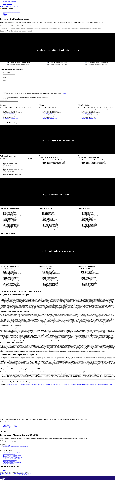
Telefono (5, 75)
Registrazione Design (58, 384)
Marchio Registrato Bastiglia (9, 454)
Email (4, 77)
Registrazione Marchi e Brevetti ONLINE (9, 6)
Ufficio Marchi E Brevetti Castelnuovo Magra (12, 462)
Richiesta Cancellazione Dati (15, 473)
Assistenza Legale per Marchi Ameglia (50, 118)
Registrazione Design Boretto (9, 428)
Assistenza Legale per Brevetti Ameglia (11, 118)
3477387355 (7, 445)
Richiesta (5, 80)
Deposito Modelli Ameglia (86, 113)
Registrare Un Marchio (36, 384)
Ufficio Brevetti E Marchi (91, 384)
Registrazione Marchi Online (70, 384)
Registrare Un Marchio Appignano (10, 456)
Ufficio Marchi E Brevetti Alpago (10, 425)
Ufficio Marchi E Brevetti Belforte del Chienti (12, 457)
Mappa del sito (25, 473)
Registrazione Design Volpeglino (10, 460)
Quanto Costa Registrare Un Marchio (22, 384)
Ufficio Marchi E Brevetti (103, 384)
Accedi (30, 473)
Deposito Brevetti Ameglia (8, 113)
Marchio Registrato (10, 384)
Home (4, 468)
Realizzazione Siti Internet (5, 474)
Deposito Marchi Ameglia (47, 113)
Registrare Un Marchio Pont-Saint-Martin (11, 452)
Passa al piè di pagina (7, 4)
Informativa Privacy (4, 473)
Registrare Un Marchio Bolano (9, 427)
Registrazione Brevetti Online (47, 384)
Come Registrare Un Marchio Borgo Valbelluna (13, 458)
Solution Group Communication (33, 474)
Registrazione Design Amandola (9, 461)
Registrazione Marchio (81, 384)
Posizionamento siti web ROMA (18, 474)
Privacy (4, 92)
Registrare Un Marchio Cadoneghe (10, 426)
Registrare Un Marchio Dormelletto (10, 424)
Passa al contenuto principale (9, 2)
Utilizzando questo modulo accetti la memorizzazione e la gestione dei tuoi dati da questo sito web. (28, 97)
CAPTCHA (5, 98)
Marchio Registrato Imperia (8, 463)
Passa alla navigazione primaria (9, 1)
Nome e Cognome (7, 72)
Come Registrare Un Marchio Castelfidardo (12, 455)
